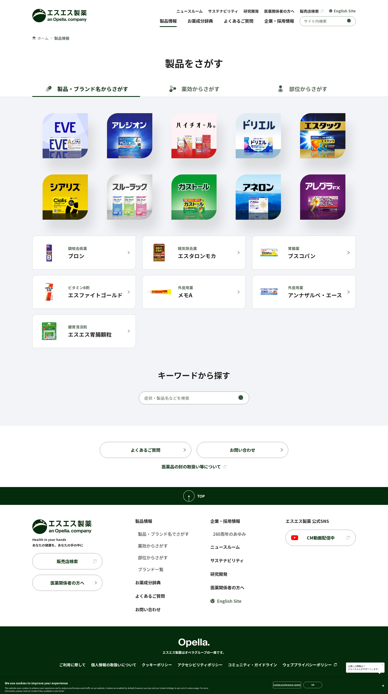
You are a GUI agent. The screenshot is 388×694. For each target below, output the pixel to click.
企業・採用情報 (279, 21)
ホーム (43, 38)
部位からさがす (153, 557)
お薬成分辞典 (200, 21)
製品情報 (168, 21)
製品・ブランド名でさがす (163, 534)
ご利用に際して (72, 664)
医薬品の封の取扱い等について (191, 466)
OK (312, 684)
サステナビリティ (223, 11)
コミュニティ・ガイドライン (252, 664)
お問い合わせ (242, 450)
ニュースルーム (189, 11)
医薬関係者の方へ (279, 11)
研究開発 (251, 11)
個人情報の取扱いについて (113, 664)
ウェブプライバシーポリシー (308, 664)
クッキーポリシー (157, 664)
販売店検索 (310, 11)
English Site (345, 10)
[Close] (383, 686)
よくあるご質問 (238, 21)
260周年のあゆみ (229, 534)
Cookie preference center (287, 684)
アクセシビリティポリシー (200, 664)
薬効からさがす (153, 546)
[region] (194, 686)
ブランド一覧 (150, 569)
